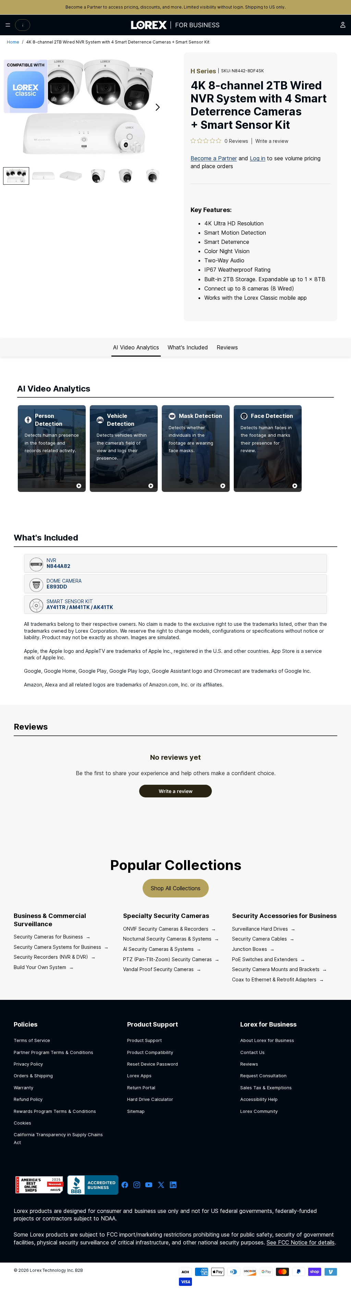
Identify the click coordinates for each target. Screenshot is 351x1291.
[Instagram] (137, 1185)
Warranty (23, 1087)
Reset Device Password (152, 1064)
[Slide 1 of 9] (16, 176)
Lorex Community (259, 1111)
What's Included (188, 347)
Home (13, 42)
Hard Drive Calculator (150, 1099)
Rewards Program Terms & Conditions (55, 1111)
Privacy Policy (28, 1064)
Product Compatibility (150, 1052)
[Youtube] (149, 1185)
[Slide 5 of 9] (125, 176)
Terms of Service (32, 1040)
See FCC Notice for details (301, 1242)
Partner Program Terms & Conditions (53, 1052)
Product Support (144, 1040)
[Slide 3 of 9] (71, 176)
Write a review (271, 141)
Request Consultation (263, 1075)
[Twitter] (161, 1185)
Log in (257, 158)
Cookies (22, 1123)
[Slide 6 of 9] (153, 176)
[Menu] (8, 25)
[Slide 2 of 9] (43, 176)
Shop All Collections (176, 888)
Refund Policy (28, 1099)
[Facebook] (125, 1185)
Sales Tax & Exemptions (266, 1087)
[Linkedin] (173, 1185)
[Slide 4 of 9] (98, 176)
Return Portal (141, 1087)
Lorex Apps (139, 1075)
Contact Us (252, 1052)
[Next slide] (159, 108)
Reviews (227, 347)
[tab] (175, 563)
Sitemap (136, 1111)
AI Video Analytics (136, 347)
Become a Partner (84, 7)
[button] (175, 563)
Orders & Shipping (33, 1075)
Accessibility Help (259, 1099)
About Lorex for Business (267, 1040)
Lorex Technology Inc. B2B (56, 1270)
